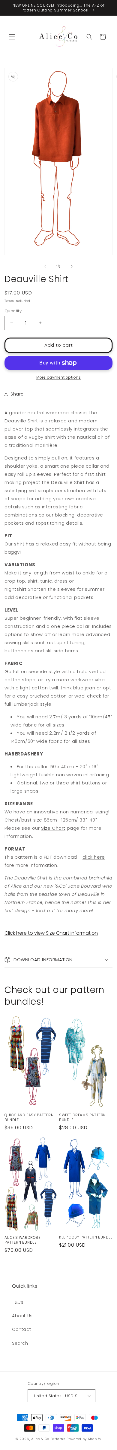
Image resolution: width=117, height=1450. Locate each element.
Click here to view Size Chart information (51, 933)
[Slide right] (71, 266)
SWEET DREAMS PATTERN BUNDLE (82, 1117)
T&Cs (17, 1302)
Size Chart (53, 828)
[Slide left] (45, 266)
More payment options (58, 377)
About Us (22, 1316)
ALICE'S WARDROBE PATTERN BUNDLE (22, 1240)
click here (93, 857)
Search (20, 1343)
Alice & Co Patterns (48, 1438)
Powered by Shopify (84, 1438)
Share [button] (17, 394)
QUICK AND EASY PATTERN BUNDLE (28, 1117)
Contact (21, 1329)
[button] (12, 36)
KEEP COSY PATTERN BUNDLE (85, 1237)
